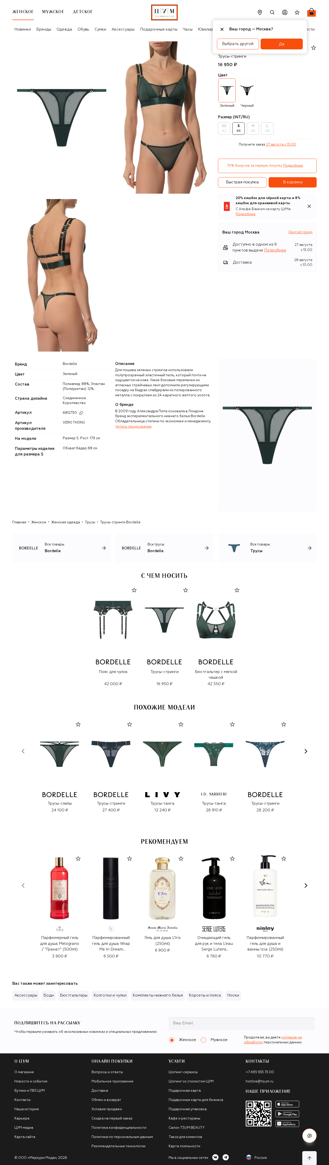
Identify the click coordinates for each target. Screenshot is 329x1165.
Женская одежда (65, 522)
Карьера (21, 1118)
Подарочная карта (185, 1090)
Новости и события (30, 1081)
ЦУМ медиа (23, 1128)
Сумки (100, 29)
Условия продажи (107, 1109)
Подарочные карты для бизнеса (196, 1100)
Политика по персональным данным (122, 1137)
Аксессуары (123, 29)
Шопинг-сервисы (183, 1072)
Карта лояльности (184, 1146)
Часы (188, 29)
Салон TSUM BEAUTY (187, 1128)
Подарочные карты (158, 29)
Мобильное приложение (112, 1081)
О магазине (24, 1072)
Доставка (100, 1090)
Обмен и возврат (106, 1100)
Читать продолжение (133, 426)
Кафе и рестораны (184, 1118)
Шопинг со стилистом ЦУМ (191, 1081)
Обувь (83, 29)
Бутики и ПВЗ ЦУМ (29, 1090)
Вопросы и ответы (107, 1072)
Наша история (26, 1109)
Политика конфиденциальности (119, 1128)
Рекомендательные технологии (118, 1146)
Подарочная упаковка (188, 1109)
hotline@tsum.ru (259, 1081)
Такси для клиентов (185, 1137)
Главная (19, 522)
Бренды (43, 29)
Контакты (22, 1100)
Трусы (90, 522)
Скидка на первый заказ (112, 1118)
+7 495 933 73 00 (260, 1072)
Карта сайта (24, 1137)
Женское (38, 522)
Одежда (64, 29)
